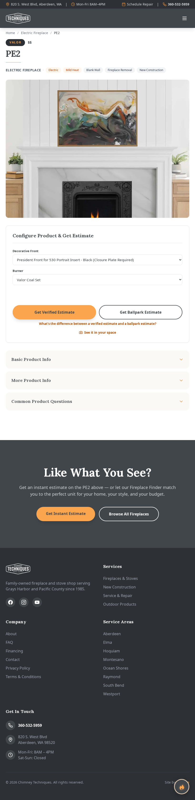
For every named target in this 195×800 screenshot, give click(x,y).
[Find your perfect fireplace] (181, 786)
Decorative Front (26, 251)
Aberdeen (112, 633)
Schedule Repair (140, 4)
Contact (13, 659)
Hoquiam (111, 651)
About (11, 633)
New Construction (119, 587)
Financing (14, 651)
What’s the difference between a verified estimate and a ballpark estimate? (97, 324)
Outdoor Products (119, 604)
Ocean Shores (115, 668)
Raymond (111, 676)
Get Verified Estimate (54, 312)
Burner (18, 271)
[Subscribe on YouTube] (37, 602)
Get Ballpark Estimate (140, 312)
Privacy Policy (18, 668)
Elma (107, 642)
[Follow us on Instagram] (24, 602)
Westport (111, 693)
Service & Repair (117, 595)
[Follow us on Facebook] (10, 602)
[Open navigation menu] (184, 18)
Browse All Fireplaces (129, 514)
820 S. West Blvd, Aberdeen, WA (36, 4)
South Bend (113, 685)
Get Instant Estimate (66, 513)
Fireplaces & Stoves (120, 578)
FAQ (9, 642)
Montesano (113, 659)
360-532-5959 (178, 4)
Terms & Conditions (23, 676)
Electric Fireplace (34, 33)
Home (10, 33)
